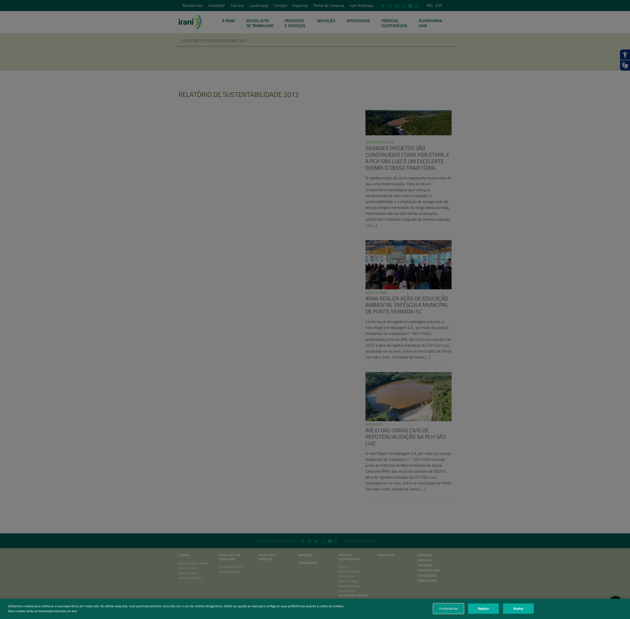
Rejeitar (483, 608)
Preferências (448, 608)
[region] (315, 609)
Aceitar (518, 608)
